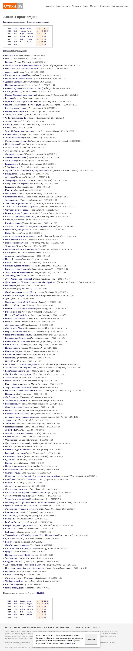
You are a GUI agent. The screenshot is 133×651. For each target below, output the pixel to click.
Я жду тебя (10, 160)
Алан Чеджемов (37, 496)
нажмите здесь (70, 643)
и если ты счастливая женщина (19, 216)
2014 (9, 31)
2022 (15, 34)
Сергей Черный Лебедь (51, 417)
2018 (9, 42)
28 (45, 44)
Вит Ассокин (28, 588)
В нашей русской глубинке (18, 266)
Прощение (10, 571)
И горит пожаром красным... (18, 335)
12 (39, 39)
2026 (15, 44)
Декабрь (30, 42)
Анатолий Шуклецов (34, 561)
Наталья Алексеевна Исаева (38, 328)
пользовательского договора (108, 631)
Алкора (42, 302)
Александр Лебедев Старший (30, 423)
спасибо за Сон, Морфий (17, 433)
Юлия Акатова (65, 535)
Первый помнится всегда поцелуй (21, 249)
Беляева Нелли (32, 85)
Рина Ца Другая (39, 449)
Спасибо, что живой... (15, 219)
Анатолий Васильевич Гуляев (51, 367)
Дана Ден (51, 492)
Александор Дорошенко (40, 341)
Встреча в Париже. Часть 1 (18, 413)
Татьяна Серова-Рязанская (35, 404)
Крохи (8, 574)
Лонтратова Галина (29, 134)
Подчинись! (11, 358)
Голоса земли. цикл (14, 469)
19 (42, 39)
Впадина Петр (29, 91)
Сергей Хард (19, 574)
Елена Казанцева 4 (53, 105)
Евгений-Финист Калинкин (26, 124)
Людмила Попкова (26, 358)
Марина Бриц (28, 275)
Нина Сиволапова (29, 305)
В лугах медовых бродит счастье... (21, 525)
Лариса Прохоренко (34, 453)
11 (39, 36)
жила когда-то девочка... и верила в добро (25, 226)
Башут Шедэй (36, 387)
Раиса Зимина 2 (36, 489)
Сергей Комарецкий (39, 118)
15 (42, 28)
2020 (15, 28)
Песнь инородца (13, 588)
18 (42, 36)
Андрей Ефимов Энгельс (29, 193)
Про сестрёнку (12, 305)
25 (45, 36)
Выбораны (10, 519)
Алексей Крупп (44, 308)
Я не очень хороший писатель (19, 203)
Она (7, 361)
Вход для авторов (120, 6)
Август (29, 31)
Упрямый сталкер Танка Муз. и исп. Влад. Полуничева (31, 535)
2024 (15, 39)
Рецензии (76, 6)
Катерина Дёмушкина (27, 528)
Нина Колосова (30, 325)
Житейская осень (13, 223)
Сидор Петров (26, 174)
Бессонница (10, 515)
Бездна (8, 98)
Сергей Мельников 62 (32, 348)
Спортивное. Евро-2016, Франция (21, 302)
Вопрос (8, 463)
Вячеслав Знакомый (43, 335)
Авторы (50, 6)
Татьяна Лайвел (35, 239)
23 (45, 31)
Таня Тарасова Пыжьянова (57, 390)
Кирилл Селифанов (20, 147)
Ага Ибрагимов (41, 374)
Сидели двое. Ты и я (14, 328)
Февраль (23, 31)
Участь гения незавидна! (17, 141)
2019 (9, 44)
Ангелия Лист (35, 108)
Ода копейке (11, 193)
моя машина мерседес (15, 157)
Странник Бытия (49, 295)
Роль (7, 542)
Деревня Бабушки (13, 82)
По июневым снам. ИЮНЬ (17, 555)
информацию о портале (12, 638)
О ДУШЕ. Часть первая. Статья (20, 101)
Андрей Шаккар (22, 62)
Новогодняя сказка (14, 427)
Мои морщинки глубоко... (17, 243)
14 (39, 44)
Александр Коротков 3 (54, 65)
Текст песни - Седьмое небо (18, 272)
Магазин (94, 6)
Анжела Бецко (24, 377)
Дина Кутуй (27, 259)
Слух (7, 127)
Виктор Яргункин (52, 236)
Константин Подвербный (50, 95)
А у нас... (9, 177)
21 (42, 44)
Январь (22, 28)
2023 (15, 36)
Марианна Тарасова (24, 177)
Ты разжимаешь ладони (16, 387)
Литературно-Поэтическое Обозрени (48, 141)
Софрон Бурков (21, 190)
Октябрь (30, 36)
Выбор (8, 233)
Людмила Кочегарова (31, 200)
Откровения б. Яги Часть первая (20, 364)
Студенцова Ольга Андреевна (33, 344)
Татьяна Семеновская (37, 331)
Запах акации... (12, 200)
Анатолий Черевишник (71, 476)
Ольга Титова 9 (19, 58)
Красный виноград (14, 384)
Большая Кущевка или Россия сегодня (23, 88)
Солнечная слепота (14, 456)
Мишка (15, 298)
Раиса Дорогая (45, 479)
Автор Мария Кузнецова (36, 384)
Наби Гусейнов (50, 88)
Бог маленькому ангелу (16, 108)
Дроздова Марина (44, 216)
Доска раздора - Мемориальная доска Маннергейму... (30, 282)
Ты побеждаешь (12, 275)
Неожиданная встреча (15, 239)
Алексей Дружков (44, 548)
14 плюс (9, 121)
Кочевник (9, 351)
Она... (8, 58)
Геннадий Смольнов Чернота (26, 252)
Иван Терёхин (22, 430)
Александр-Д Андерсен (35, 578)
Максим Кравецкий (28, 558)
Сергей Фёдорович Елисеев (26, 321)
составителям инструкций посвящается (23, 65)
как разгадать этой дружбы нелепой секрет (25, 492)
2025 (15, 42)
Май (21, 39)
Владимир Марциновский (40, 269)
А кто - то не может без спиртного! (21, 206)
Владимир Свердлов (50, 509)
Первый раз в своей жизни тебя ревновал (24, 568)
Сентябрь (30, 34)
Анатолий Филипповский (32, 354)
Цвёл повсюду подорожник (18, 229)
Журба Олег (24, 55)
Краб (13, 127)
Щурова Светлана (41, 413)
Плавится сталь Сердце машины (20, 308)
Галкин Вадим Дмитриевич (58, 568)
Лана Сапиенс (64, 502)
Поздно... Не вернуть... (16, 318)
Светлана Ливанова (31, 312)
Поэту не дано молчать (16, 466)
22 (45, 28)
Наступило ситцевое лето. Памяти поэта (24, 390)
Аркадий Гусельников (50, 206)
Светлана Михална (30, 397)
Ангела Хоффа (53, 226)
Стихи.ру (86, 627)
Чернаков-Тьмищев (20, 542)
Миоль (35, 555)
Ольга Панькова (42, 78)
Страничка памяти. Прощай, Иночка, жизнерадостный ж (32, 476)
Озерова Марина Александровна (29, 410)
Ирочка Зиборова (25, 160)
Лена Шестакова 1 (41, 229)
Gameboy (31, 219)
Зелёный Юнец (41, 400)
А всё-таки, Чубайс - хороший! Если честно (26, 565)
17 (42, 34)
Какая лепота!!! (12, 164)
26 (45, 39)
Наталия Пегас (31, 407)
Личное (8, 486)
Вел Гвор (35, 545)
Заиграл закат (11, 558)
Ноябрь (29, 39)
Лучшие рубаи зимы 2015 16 (19, 400)
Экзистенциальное (14, 137)
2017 (9, 39)
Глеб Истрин (37, 210)
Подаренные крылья (14, 85)
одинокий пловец (13, 256)
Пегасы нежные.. (13, 380)
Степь (8, 252)
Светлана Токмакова (34, 427)
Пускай (8, 410)
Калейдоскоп (11, 134)
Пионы (8, 285)
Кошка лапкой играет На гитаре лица (22, 295)
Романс (8, 482)
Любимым (10, 423)
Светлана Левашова (22, 98)
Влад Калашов (28, 473)
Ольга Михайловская (34, 538)
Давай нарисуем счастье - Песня (20, 292)
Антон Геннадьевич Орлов (46, 131)
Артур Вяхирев (31, 82)
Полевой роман (12, 259)
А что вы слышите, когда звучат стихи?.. (24, 236)
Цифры (8, 551)
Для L (8, 298)
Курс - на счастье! (13, 538)
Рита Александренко (46, 101)
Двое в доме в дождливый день (20, 443)
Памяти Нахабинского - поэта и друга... (24, 105)
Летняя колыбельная (15, 114)
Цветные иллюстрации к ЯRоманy (21, 505)
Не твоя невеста (12, 348)
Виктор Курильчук (47, 249)
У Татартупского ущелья (17, 496)
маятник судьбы (12, 473)
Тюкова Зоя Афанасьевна (65, 170)
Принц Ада (35, 433)
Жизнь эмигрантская (15, 75)
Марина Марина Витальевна (29, 351)
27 (45, 42)
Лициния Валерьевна (31, 164)
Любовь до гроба (13, 325)
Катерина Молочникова (36, 456)
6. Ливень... (10, 532)
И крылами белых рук (15, 331)
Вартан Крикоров (25, 187)
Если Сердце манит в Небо (18, 371)
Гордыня (9, 62)
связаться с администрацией (30, 638)
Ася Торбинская (23, 394)
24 (45, 34)
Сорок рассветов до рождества (20, 548)
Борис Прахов (38, 111)
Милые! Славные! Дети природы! (21, 95)
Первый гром (11, 144)
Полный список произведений (38, 22)
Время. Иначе (11, 344)
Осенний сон (11, 440)
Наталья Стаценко (41, 266)
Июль (29, 28)
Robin (28, 114)
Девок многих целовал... (16, 489)
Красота (9, 190)
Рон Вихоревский (24, 519)
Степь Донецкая (13, 91)
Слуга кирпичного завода (17, 210)
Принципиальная (22, 486)
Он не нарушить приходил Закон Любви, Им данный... (30, 502)
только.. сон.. (11, 420)
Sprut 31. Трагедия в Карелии (19, 131)
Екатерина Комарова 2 (44, 279)
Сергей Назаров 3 (37, 499)
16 (42, 31)
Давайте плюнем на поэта (17, 545)
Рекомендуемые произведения (14, 22)
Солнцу (8, 124)
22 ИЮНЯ (10, 430)
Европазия (10, 528)
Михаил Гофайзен (32, 137)
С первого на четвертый (16, 183)
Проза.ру (96, 627)
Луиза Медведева (38, 581)
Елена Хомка (47, 68)
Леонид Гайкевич (22, 446)
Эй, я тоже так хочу (14, 578)
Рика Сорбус (28, 436)
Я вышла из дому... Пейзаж (18, 449)
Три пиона (10, 246)
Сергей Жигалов (35, 157)
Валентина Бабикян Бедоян (39, 197)
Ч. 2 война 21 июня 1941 (17, 118)
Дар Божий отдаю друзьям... (18, 374)
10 (39, 34)
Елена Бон (15, 151)
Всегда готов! (11, 174)
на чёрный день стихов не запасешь (22, 417)
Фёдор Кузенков (17, 361)
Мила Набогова (21, 463)
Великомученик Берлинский (18, 213)
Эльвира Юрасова (41, 272)
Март (22, 34)
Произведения (62, 6)
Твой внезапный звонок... (17, 581)
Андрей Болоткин (21, 285)
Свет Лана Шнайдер (38, 318)
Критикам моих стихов (16, 269)
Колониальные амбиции (16, 341)
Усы (7, 151)
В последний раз (13, 312)
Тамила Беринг (20, 233)
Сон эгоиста (11, 288)
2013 (9, 28)
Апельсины (10, 377)
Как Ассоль (10, 187)
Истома (8, 321)
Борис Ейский (24, 288)
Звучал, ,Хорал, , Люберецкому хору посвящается (28, 170)
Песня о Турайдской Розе (17, 315)
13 (39, 42)
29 (47, 28)
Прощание (10, 394)
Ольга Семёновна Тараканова (51, 364)
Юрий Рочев (25, 144)
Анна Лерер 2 (20, 482)
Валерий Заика (23, 571)
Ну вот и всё (11, 55)
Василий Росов (21, 121)
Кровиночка (11, 584)
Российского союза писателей (65, 647)
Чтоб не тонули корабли (16, 499)
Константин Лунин (40, 338)
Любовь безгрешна (14, 154)
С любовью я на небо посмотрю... (21, 479)
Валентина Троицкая (41, 315)
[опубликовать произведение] (15, 51)
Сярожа (22, 459)
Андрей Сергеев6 (29, 512)
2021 (15, 31)
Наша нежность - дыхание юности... (22, 68)
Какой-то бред (12, 354)
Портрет (9, 446)
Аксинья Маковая (21, 551)
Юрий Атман (54, 565)
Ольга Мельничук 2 (29, 167)
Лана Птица (45, 505)
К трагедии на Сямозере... (17, 338)
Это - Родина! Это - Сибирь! (18, 279)
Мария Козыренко (33, 154)
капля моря (10, 72)
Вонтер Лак (23, 72)
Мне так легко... (12, 512)
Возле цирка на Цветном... (17, 111)
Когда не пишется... (14, 561)
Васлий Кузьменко (43, 203)
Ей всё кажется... (13, 436)
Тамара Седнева (24, 246)
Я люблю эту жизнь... (15, 197)
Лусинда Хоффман (48, 525)
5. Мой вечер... (12, 167)
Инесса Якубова (45, 292)
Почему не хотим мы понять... (19, 78)
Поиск (85, 6)
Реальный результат (14, 453)
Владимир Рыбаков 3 (34, 469)
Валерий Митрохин (32, 223)
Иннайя (21, 584)
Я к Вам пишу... (12, 397)
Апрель (22, 36)
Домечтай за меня (13, 407)
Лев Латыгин (35, 183)
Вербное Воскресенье (15, 522)
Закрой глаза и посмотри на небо (20, 367)
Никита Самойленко (36, 75)
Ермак (8, 262)
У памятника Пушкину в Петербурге (22, 509)
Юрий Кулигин (44, 180)
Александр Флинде (39, 243)
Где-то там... (11, 459)
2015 (9, 34)
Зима (7, 147)
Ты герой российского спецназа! (20, 180)
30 (47, 31)
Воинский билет (12, 404)
